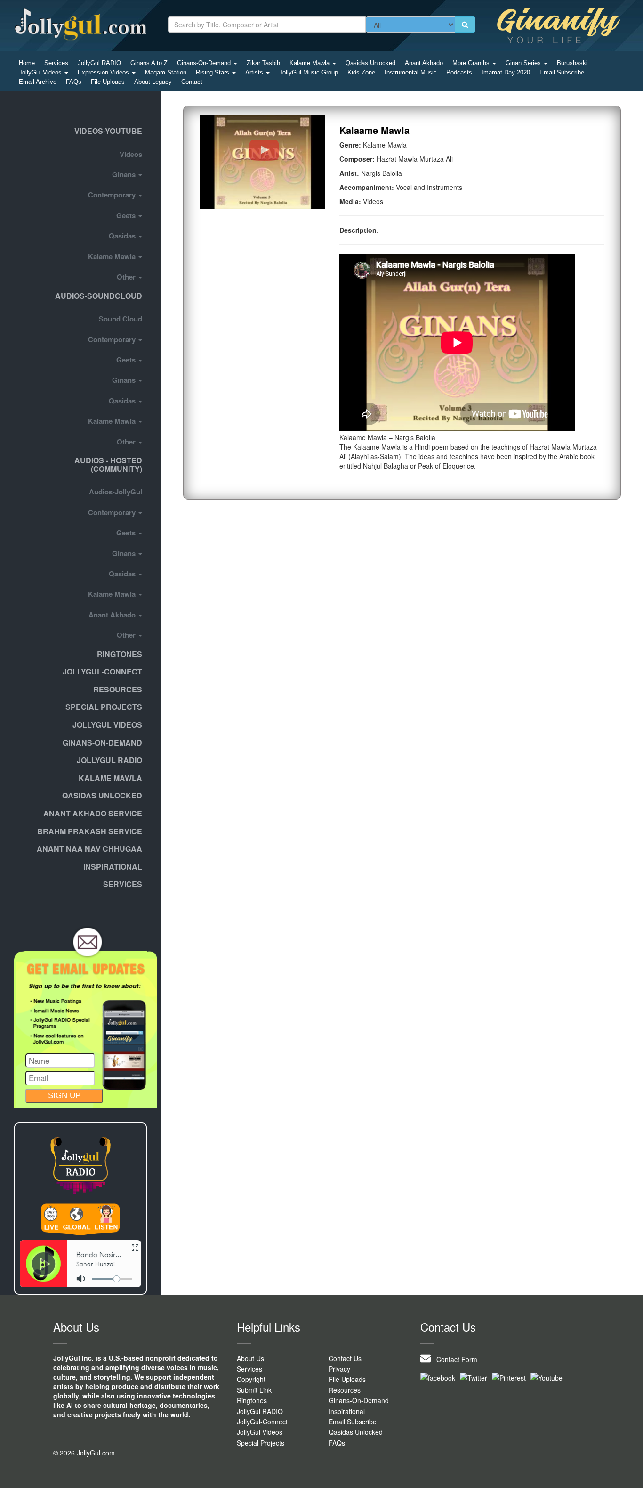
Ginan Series (524, 62)
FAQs (73, 81)
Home (27, 62)
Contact (191, 81)
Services (56, 62)
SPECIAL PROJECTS (103, 706)
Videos (131, 154)
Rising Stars (213, 72)
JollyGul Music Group (308, 72)
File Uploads (108, 81)
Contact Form (454, 1359)
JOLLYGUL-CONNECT (102, 671)
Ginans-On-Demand (205, 62)
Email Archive (37, 81)
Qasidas (123, 235)
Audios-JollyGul (115, 491)
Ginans (124, 174)
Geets (126, 215)
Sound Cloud (120, 318)
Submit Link (254, 1390)
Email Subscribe (561, 72)
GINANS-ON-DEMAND (102, 742)
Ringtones (119, 654)
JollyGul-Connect (262, 1421)
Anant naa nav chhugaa (89, 848)
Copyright (251, 1379)
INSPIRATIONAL (112, 866)
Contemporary (112, 194)
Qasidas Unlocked (370, 62)
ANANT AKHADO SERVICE (92, 813)
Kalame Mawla (310, 62)
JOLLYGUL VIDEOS (107, 724)
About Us (250, 1358)
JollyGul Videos (41, 72)
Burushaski (572, 62)
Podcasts (459, 72)
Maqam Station (165, 72)
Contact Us (345, 1358)
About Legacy (153, 81)
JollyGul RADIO (99, 62)
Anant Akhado (424, 62)
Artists (255, 72)
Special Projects (260, 1442)
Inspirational (347, 1411)
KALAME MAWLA (110, 778)
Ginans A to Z (149, 62)
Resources (117, 689)
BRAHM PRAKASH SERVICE (89, 831)
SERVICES (122, 884)
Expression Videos (104, 72)
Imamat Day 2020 (506, 72)
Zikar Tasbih (263, 62)
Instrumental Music (411, 72)
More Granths (471, 62)
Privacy (339, 1368)
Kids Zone (361, 72)
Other (127, 276)
